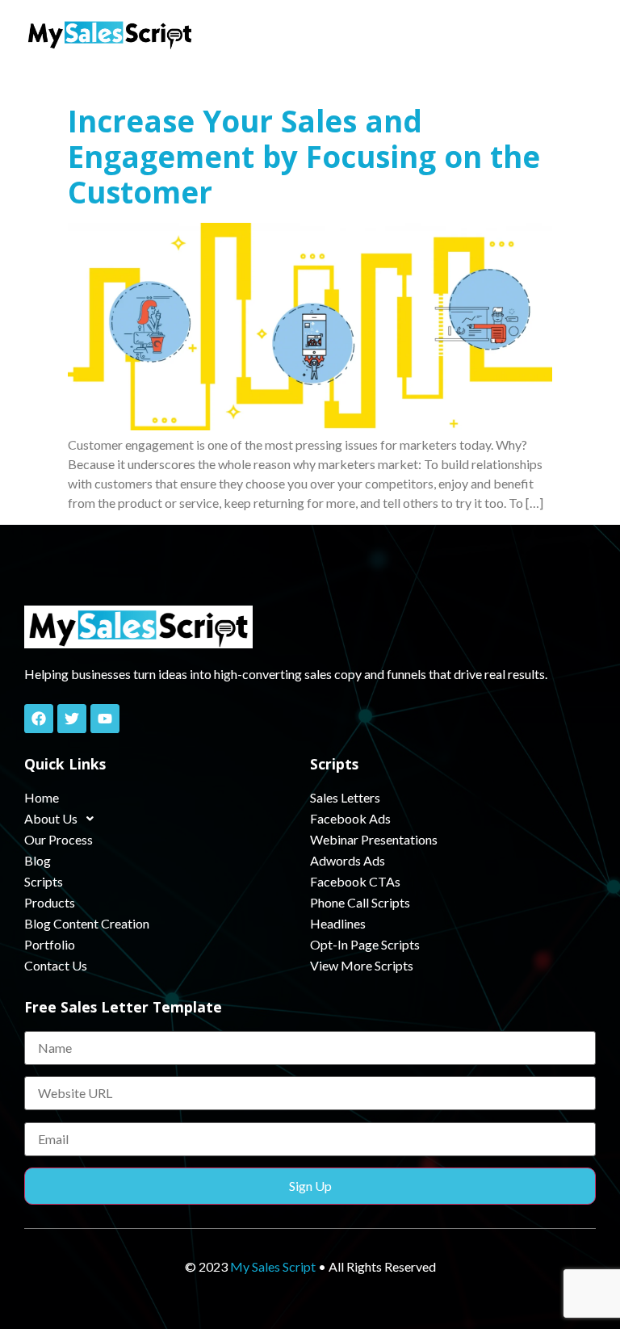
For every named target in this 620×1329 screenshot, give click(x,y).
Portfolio (49, 944)
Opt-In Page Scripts (365, 944)
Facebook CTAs (355, 881)
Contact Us (55, 965)
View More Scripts (361, 965)
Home (41, 797)
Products (49, 902)
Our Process (58, 839)
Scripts (43, 881)
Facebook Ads (350, 818)
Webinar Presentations (374, 839)
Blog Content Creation (86, 923)
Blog (37, 860)
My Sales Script (273, 1266)
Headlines (338, 923)
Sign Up (310, 1185)
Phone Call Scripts (360, 902)
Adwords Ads (347, 860)
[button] (579, 33)
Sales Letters (345, 797)
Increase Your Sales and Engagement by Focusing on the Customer (304, 156)
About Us (51, 818)
